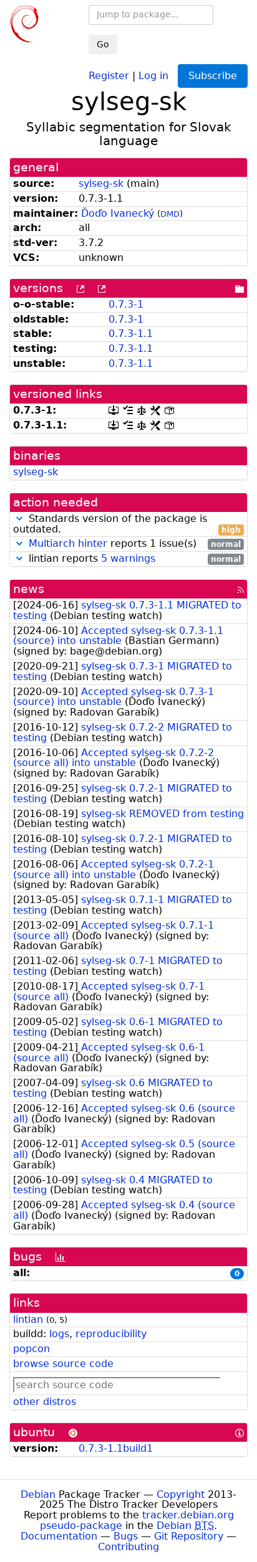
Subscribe (212, 76)
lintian (28, 1319)
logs (59, 1334)
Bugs (126, 1536)
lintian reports (133, 559)
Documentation (59, 1536)
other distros (44, 1402)
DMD (170, 214)
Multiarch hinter (68, 543)
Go (103, 44)
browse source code (63, 1364)
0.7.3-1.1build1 (116, 1448)
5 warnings (128, 558)
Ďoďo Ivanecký (117, 213)
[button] (19, 518)
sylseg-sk (101, 183)
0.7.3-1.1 (131, 333)
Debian (38, 1494)
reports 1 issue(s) (135, 544)
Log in (153, 75)
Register (109, 75)
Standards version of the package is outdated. (127, 524)
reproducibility (111, 1334)
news (28, 589)
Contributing (128, 1547)
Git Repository (188, 1536)
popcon (31, 1349)
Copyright (181, 1494)
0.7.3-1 (126, 304)
